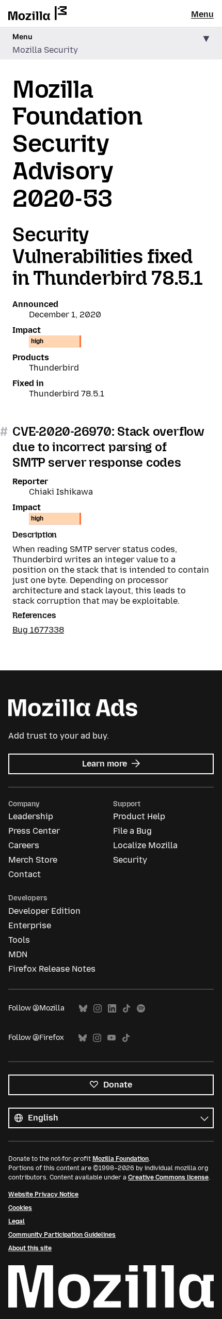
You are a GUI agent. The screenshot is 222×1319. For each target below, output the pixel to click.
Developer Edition (44, 911)
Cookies (20, 1207)
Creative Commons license (168, 1177)
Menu (202, 14)
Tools (19, 940)
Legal (16, 1221)
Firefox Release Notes (52, 969)
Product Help (139, 816)
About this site (30, 1248)
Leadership (30, 816)
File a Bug (132, 831)
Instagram (97, 1008)
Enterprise (29, 925)
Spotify (141, 1008)
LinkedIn (112, 1008)
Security (130, 860)
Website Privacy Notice (43, 1194)
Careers (23, 845)
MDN (17, 954)
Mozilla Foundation (120, 1158)
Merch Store (32, 860)
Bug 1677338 (38, 630)
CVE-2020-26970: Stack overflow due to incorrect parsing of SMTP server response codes (108, 447)
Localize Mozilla (145, 845)
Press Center (34, 831)
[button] (111, 43)
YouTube (111, 1038)
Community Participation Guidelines (62, 1234)
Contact (24, 874)
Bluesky (83, 1008)
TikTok (126, 1008)
